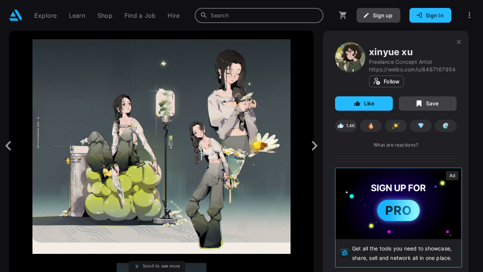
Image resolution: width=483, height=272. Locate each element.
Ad (452, 175)
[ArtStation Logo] (15, 15)
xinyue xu (391, 51)
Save (432, 103)
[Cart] (343, 15)
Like (369, 103)
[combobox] (259, 15)
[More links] (469, 15)
